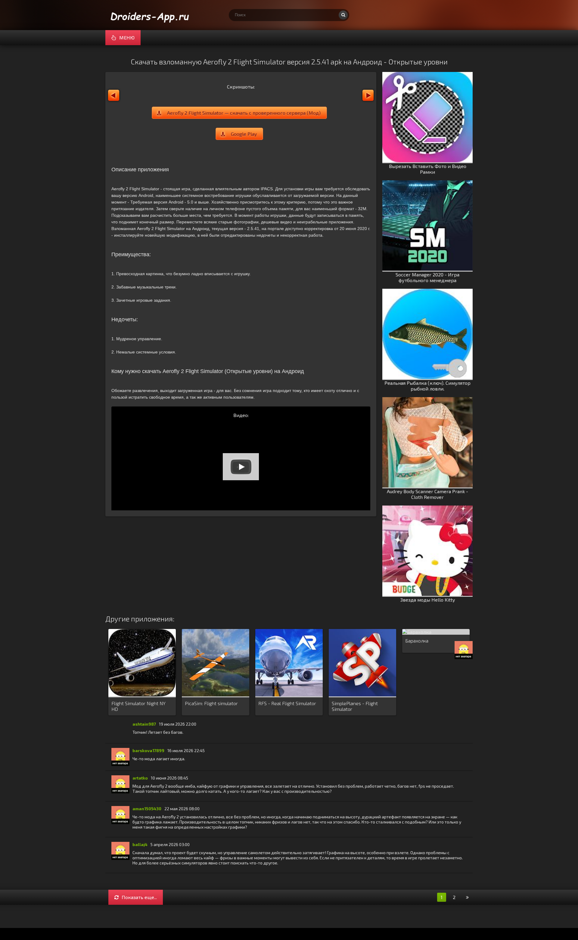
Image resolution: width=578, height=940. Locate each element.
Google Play (244, 134)
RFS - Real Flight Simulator (287, 703)
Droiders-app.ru (150, 15)
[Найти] (343, 15)
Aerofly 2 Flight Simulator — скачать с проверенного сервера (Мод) (244, 113)
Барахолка (416, 640)
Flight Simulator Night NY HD (138, 706)
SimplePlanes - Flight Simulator (355, 706)
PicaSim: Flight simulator (211, 703)
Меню (127, 37)
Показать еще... (139, 897)
